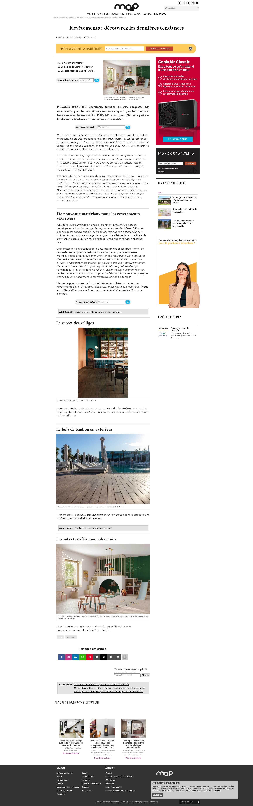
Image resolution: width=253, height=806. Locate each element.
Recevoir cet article (67, 80)
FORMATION (134, 14)
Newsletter (109, 783)
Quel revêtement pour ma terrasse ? (93, 528)
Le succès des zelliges (72, 63)
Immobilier (86, 780)
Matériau (71, 637)
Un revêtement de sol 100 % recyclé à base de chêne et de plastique (109, 688)
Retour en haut (187, 802)
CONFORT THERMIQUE (155, 14)
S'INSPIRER (103, 14)
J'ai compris (157, 795)
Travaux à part (62, 780)
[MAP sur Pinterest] (193, 3)
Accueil (55, 18)
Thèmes (60, 783)
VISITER (91, 14)
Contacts (108, 773)
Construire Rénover (67, 18)
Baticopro (85, 787)
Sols (60, 637)
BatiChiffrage (135, 802)
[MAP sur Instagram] (184, 3)
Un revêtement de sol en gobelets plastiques (98, 312)
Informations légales (113, 787)
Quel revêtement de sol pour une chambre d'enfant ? (101, 684)
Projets (59, 776)
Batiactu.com (114, 802)
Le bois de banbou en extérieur (77, 67)
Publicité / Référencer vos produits (119, 776)
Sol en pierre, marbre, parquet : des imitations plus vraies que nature (108, 691)
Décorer (85, 773)
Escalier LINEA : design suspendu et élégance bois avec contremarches (71, 743)
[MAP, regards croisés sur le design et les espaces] (126, 6)
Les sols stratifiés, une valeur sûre (78, 70)
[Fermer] (190, 48)
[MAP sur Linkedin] (188, 3)
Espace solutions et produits (68, 787)
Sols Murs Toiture (82, 18)
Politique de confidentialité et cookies (120, 791)
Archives (161, 171)
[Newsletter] (197, 3)
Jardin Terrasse (88, 776)
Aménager (61, 794)
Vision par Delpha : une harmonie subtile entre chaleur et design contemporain (133, 744)
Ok (96, 80)
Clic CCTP (125, 802)
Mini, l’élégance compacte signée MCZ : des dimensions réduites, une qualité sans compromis (102, 744)
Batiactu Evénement (150, 802)
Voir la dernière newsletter (168, 169)
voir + (160, 192)
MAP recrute (110, 780)
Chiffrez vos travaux (64, 773)
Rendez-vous (87, 791)
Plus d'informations (71, 753)
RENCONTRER (119, 14)
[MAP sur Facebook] (179, 3)
